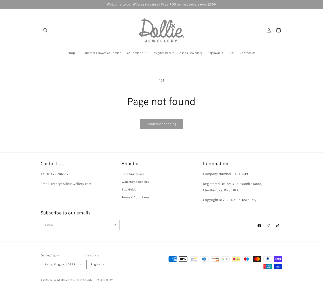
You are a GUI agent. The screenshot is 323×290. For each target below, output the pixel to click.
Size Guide (129, 189)
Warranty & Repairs (135, 182)
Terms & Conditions (135, 197)
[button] (45, 30)
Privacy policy (104, 279)
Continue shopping (161, 124)
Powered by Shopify (81, 279)
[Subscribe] (115, 225)
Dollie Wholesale (59, 279)
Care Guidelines (133, 174)
